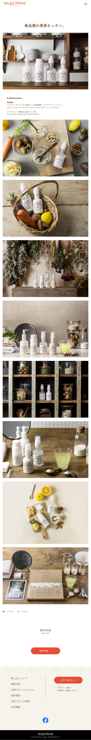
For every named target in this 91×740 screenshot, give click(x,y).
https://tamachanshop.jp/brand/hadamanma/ (23, 114)
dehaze (85, 4)
